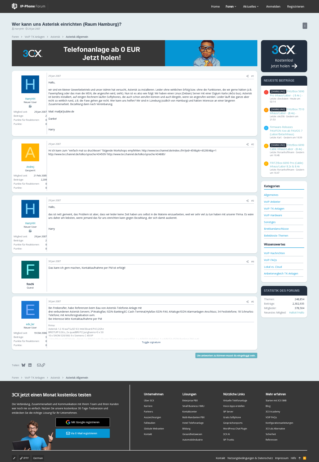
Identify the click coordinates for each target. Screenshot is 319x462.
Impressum (282, 458)
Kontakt (148, 434)
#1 (252, 76)
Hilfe (293, 458)
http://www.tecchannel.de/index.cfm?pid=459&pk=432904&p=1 (179, 150)
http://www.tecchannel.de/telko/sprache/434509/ (77, 154)
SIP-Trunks (228, 439)
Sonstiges (270, 222)
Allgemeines (271, 195)
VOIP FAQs (271, 417)
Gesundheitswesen (192, 434)
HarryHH (19, 28)
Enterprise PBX (190, 400)
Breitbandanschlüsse (276, 228)
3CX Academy (273, 411)
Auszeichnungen (152, 417)
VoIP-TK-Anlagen (274, 208)
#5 (252, 301)
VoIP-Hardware (273, 215)
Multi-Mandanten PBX (193, 417)
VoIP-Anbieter (272, 201)
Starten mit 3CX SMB (276, 400)
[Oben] (299, 458)
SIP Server (228, 411)
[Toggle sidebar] (305, 26)
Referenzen (271, 439)
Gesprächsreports (232, 422)
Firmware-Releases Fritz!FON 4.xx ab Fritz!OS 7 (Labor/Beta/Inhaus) (286, 130)
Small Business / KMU (193, 406)
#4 (252, 261)
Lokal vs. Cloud (273, 267)
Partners (148, 411)
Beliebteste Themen (276, 235)
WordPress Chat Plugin (235, 428)
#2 (252, 144)
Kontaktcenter (189, 411)
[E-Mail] (36, 365)
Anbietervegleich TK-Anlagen (281, 273)
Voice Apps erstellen (234, 406)
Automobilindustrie (192, 439)
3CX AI (226, 434)
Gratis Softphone (232, 417)
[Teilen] (247, 76)
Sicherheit (271, 434)
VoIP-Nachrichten (274, 253)
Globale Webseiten (154, 428)
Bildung (186, 428)
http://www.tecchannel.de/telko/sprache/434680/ (136, 154)
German (38, 458)
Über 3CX (149, 400)
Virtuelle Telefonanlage (235, 400)
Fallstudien (149, 422)
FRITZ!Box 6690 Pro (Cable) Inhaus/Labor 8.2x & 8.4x (286, 164)
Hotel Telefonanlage (193, 422)
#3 (252, 200)
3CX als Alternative (275, 428)
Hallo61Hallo (296, 312)
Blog (268, 406)
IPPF (26, 458)
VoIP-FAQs (270, 260)
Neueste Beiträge (279, 80)
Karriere (148, 406)
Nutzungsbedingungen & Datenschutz (250, 458)
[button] (235, 6)
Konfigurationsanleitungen (279, 422)
